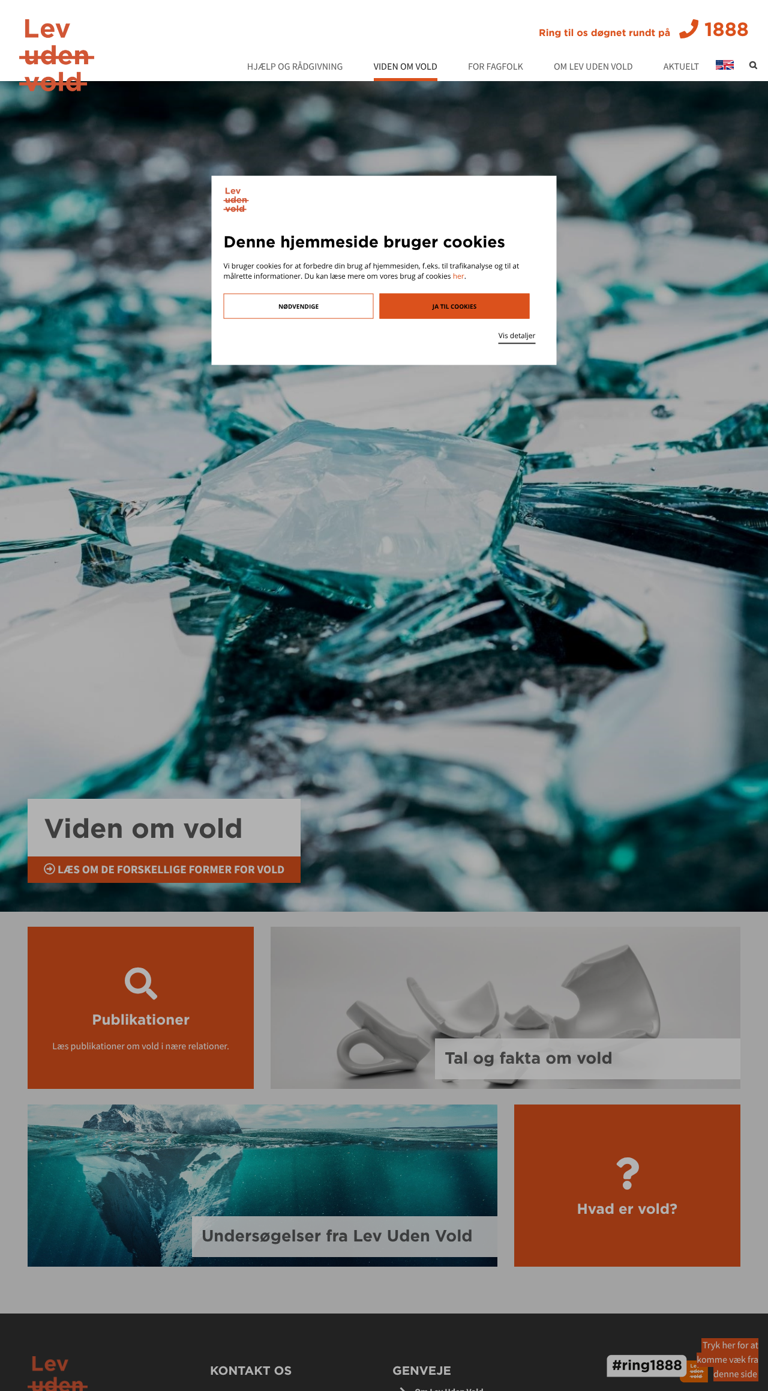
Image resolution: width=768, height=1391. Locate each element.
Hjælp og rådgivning (295, 67)
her (458, 276)
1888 (644, 29)
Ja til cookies (454, 306)
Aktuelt (681, 67)
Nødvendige (298, 306)
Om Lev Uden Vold (593, 67)
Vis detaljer (517, 335)
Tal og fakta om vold (528, 1058)
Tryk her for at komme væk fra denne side (727, 1359)
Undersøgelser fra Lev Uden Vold (337, 1236)
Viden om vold (405, 67)
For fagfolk (495, 67)
